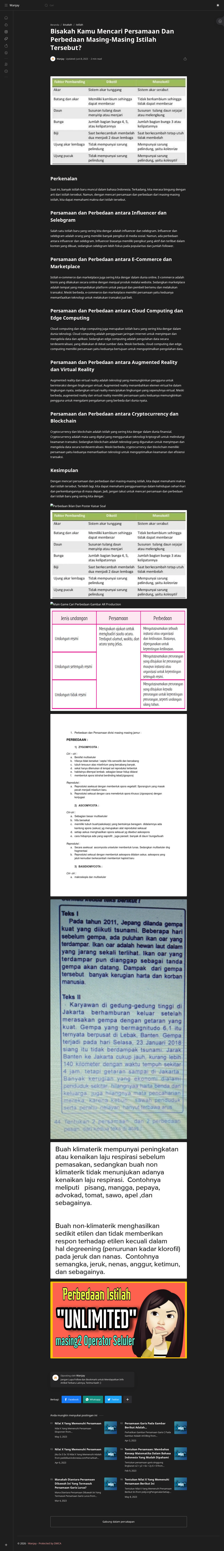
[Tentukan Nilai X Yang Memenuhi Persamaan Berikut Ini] (180, 1484)
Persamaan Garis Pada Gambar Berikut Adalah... (145, 1425)
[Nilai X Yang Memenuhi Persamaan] (110, 1427)
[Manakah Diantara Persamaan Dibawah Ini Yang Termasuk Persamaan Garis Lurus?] (110, 1484)
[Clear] (100, 5)
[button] (217, 5)
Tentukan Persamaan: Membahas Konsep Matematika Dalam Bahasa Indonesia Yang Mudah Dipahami (148, 1453)
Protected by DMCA (50, 1543)
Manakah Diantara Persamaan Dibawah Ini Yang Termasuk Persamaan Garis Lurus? (75, 1483)
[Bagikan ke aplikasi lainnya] (127, 1399)
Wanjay (14, 5)
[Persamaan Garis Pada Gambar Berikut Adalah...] (180, 1427)
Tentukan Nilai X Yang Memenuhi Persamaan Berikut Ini (147, 1481)
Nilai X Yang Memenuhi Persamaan (78, 1423)
